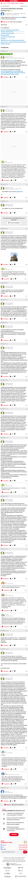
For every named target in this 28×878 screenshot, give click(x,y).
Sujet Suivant (23, 6)
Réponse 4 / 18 (4, 201)
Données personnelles (7, 860)
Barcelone (18, 17)
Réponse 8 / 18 (4, 322)
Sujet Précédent (5, 6)
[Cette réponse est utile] (10, 77)
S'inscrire (14, 834)
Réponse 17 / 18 (4, 674)
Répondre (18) (6, 21)
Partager (5, 24)
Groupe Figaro (12, 861)
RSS (16, 858)
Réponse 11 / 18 (4, 409)
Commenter (6, 77)
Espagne (22, 3)
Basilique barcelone (5, 43)
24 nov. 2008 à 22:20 (9, 287)
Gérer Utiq (23, 860)
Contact (6, 858)
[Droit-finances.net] (20, 871)
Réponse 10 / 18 (4, 380)
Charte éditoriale (18, 857)
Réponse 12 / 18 (4, 437)
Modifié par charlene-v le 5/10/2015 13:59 (13, 188)
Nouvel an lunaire (5, 35)
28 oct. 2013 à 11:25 (9, 583)
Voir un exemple (23, 845)
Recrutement (20, 858)
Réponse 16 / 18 (4, 649)
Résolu (10, 10)
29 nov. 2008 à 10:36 (9, 553)
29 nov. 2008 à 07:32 (9, 442)
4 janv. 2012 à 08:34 (8, 752)
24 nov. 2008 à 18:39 (9, 233)
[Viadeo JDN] (20, 873)
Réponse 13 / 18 (4, 496)
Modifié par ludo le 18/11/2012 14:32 (12, 774)
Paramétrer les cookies (16, 860)
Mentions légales (6, 861)
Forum (4, 3)
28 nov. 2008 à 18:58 (9, 111)
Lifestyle (4, 845)
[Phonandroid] (20, 876)
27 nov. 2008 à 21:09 (9, 304)
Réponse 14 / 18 (4, 549)
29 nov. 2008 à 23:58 (9, 205)
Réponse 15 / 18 (4, 630)
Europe (17, 3)
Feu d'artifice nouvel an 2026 (8, 36)
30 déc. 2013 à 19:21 (9, 792)
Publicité (23, 857)
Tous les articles (12, 858)
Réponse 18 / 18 (4, 787)
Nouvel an (3, 38)
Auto (3, 847)
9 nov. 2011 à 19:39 (8, 269)
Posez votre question (17, 21)
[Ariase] (7, 876)
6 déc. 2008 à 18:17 (8, 679)
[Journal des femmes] (7, 868)
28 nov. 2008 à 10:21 (9, 327)
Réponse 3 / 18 (4, 184)
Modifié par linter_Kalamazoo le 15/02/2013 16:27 (14, 58)
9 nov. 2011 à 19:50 (8, 162)
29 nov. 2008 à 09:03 (9, 500)
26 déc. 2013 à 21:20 (9, 595)
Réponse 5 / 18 (4, 228)
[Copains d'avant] (7, 873)
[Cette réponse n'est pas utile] (15, 77)
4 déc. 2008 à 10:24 (8, 653)
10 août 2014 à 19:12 (15, 14)
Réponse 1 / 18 (4, 51)
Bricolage (4, 849)
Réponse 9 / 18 (4, 344)
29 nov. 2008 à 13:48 (9, 635)
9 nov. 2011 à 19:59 (8, 485)
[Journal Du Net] (7, 871)
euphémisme (19, 191)
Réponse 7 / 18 (4, 299)
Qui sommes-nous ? (7, 857)
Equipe (12, 857)
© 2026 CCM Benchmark (20, 861)
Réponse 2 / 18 (4, 106)
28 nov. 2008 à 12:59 (9, 348)
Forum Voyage (11, 3)
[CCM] (20, 868)
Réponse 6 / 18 (4, 283)
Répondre (8, 804)
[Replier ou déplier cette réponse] (26, 51)
